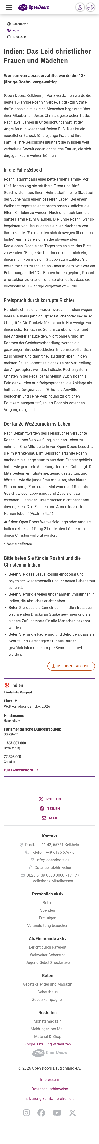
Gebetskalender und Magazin (47, 984)
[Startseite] (33, 7)
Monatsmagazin (48, 1021)
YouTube (57, 1112)
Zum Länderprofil (19, 770)
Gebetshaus (47, 992)
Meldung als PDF (74, 666)
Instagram (26, 1112)
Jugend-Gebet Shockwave (48, 962)
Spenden (47, 910)
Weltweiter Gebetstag (48, 955)
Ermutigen (47, 918)
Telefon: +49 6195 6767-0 (52, 852)
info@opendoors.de (52, 860)
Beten (47, 902)
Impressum (49, 1079)
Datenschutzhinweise (53, 867)
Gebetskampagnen (48, 999)
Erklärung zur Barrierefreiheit (49, 1098)
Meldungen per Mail (47, 1029)
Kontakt (49, 835)
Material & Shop (47, 1036)
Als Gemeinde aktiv (48, 938)
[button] (49, 799)
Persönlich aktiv (47, 893)
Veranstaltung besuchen (47, 925)
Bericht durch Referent (47, 947)
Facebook (41, 1112)
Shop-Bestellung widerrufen (47, 1044)
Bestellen (47, 1012)
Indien (16, 30)
